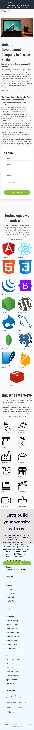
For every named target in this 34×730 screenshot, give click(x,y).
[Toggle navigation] (30, 11)
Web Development (13, 628)
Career (8, 605)
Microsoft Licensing (13, 664)
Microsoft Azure (12, 672)
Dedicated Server (12, 644)
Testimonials (11, 597)
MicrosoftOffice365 (13, 660)
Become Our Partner (21, 7)
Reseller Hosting (12, 624)
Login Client (9, 7)
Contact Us (17, 563)
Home (8, 581)
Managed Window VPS (14, 636)
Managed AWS (11, 668)
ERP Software (11, 683)
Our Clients (10, 593)
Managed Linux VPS (13, 640)
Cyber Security (11, 680)
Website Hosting (12, 621)
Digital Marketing (12, 648)
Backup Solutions (12, 676)
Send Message (17, 192)
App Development (12, 632)
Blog (8, 609)
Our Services (10, 589)
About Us (9, 585)
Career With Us (24, 5)
